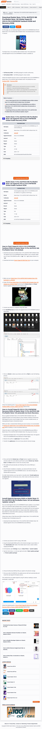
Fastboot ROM (5, 81)
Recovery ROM (13, 81)
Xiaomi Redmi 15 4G (11, 687)
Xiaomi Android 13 (34, 7)
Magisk (40, 7)
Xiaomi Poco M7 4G (11, 666)
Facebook (12, 610)
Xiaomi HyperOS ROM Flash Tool (22, 260)
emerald (16, 133)
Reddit (25, 610)
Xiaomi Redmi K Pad (11, 692)
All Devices (35, 701)
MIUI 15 (9, 7)
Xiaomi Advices (12, 726)
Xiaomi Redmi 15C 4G (12, 676)
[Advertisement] (21, 63)
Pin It (12, 613)
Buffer (31, 610)
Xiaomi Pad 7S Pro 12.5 (12, 697)
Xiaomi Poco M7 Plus (11, 671)
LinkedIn (6, 613)
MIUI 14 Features (24, 7)
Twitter (5, 610)
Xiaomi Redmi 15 (11, 682)
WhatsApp (19, 610)
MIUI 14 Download (16, 7)
